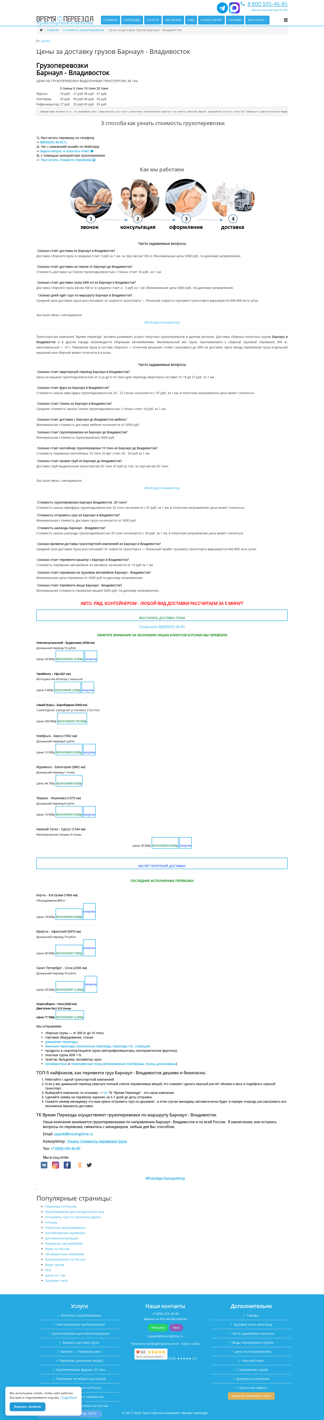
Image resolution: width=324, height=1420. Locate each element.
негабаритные (56, 1064)
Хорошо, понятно (27, 1406)
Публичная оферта (252, 1388)
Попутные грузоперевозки (65, 1227)
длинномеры (166, 1064)
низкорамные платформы (124, 1064)
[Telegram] (222, 10)
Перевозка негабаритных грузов (81, 1379)
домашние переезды (61, 1042)
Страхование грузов (252, 1370)
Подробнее (69, 1397)
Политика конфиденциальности (154, 1343)
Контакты (256, 20)
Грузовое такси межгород (253, 1324)
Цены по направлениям (253, 1351)
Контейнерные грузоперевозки (81, 1324)
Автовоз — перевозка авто (81, 1351)
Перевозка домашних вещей (81, 1360)
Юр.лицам (173, 20)
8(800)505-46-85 (51, 142)
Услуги (153, 20)
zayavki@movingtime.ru (73, 1134)
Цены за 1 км (55, 1275)
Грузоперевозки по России (65, 1259)
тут (105, 1093)
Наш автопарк (253, 1360)
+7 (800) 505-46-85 (65, 1148)
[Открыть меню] (286, 20)
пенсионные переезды (93, 1046)
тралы (150, 1064)
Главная (110, 20)
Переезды (132, 20)
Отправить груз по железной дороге (73, 1217)
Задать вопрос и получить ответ (64, 151)
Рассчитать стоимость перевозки (67, 160)
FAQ (48, 1270)
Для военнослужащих (61, 1238)
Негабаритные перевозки (64, 1254)
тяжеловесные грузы (87, 1064)
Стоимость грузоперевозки (83, 30)
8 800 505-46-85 (268, 3)
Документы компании (252, 1379)
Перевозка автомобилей (63, 1243)
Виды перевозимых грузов (253, 1342)
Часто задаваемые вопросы (253, 1333)
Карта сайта (191, 1343)
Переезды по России (60, 1206)
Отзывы (235, 20)
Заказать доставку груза (81, 1342)
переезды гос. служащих (131, 1046)
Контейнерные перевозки (65, 1233)
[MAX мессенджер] (234, 10)
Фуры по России (57, 1249)
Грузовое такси (56, 1280)
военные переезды (59, 1046)
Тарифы (253, 1315)
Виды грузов (54, 1265)
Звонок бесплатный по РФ (269, 10)
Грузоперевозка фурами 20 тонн (80, 1370)
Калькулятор (211, 20)
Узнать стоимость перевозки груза (97, 1141)
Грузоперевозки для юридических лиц (74, 1212)
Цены (45, 41)
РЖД (191, 20)
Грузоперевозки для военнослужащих (81, 1333)
